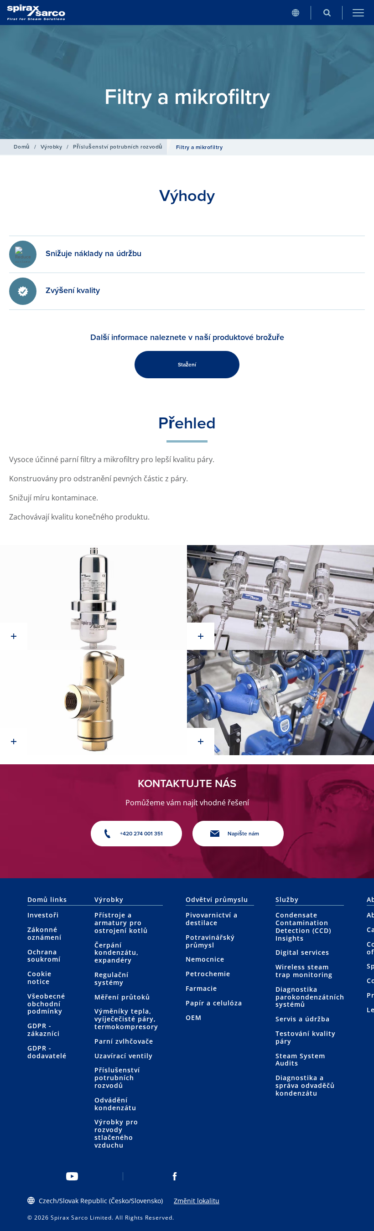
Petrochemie (208, 973)
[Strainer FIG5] (93, 702)
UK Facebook (174, 1176)
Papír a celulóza (214, 1003)
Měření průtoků (122, 997)
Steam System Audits (300, 1059)
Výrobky (51, 147)
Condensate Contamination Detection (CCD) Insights (303, 926)
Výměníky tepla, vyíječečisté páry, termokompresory (126, 1019)
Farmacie (201, 988)
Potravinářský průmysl (210, 941)
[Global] (295, 12)
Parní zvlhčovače (123, 1041)
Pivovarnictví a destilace (212, 919)
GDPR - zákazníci (43, 1029)
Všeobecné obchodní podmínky (46, 1004)
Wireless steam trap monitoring (303, 971)
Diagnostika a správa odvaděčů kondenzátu (305, 1085)
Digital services (302, 952)
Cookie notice (39, 977)
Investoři (43, 915)
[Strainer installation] (280, 597)
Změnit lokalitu (196, 1200)
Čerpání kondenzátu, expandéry (116, 953)
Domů (22, 147)
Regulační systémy (111, 978)
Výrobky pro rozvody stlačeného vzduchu (116, 1133)
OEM (194, 1017)
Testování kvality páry (305, 1037)
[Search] (326, 12)
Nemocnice (205, 959)
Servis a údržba (302, 1019)
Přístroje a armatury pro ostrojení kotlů (121, 923)
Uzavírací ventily (123, 1055)
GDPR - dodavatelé (47, 1052)
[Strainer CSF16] (93, 597)
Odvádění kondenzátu (115, 1104)
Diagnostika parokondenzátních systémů (309, 997)
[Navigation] (358, 12)
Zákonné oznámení (44, 933)
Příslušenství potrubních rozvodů (117, 147)
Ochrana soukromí (44, 956)
